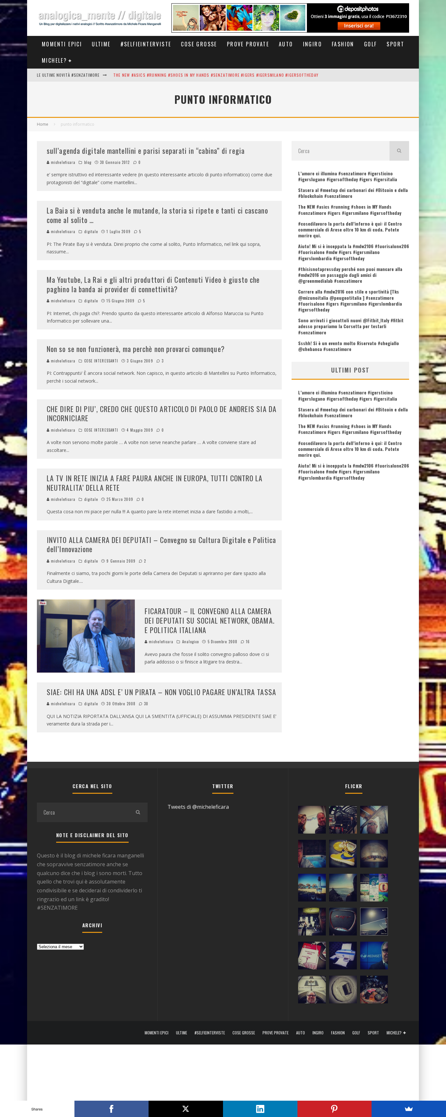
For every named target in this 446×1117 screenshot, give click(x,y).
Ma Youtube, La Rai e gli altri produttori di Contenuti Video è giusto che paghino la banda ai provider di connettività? (153, 284)
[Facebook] (111, 1109)
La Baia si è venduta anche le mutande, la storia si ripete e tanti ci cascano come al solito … (157, 215)
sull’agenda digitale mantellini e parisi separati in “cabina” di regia (146, 150)
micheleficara (62, 162)
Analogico (190, 641)
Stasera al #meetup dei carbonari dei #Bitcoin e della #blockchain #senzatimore (353, 192)
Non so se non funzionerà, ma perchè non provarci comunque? (136, 348)
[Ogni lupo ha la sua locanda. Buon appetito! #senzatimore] (312, 991)
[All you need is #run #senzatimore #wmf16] (374, 923)
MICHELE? (54, 60)
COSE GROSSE (199, 44)
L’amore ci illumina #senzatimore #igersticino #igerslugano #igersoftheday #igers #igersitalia (347, 176)
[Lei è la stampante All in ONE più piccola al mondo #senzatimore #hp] (343, 957)
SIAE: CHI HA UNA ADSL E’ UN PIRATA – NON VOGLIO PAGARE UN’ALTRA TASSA (161, 692)
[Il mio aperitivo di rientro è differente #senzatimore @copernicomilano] (312, 855)
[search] (399, 151)
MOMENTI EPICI (62, 44)
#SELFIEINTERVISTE (145, 44)
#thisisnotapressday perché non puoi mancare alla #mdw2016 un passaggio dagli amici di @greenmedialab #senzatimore (350, 274)
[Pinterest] (334, 1109)
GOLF (370, 44)
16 (247, 641)
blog (87, 162)
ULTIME (101, 44)
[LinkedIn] (260, 1109)
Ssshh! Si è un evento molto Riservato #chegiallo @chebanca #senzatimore (348, 346)
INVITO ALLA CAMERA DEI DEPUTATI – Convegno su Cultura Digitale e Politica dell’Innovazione (161, 544)
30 (145, 703)
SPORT (395, 44)
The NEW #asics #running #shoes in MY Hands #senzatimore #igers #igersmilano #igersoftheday (215, 75)
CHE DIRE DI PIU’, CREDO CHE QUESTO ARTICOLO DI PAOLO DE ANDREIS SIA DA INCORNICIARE (162, 413)
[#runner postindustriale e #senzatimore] (374, 821)
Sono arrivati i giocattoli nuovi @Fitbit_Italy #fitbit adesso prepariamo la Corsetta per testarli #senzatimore (351, 326)
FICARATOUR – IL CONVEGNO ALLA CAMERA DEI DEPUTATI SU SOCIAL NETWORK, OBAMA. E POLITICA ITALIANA (210, 620)
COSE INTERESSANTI (101, 361)
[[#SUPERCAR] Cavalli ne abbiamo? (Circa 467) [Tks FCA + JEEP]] (343, 923)
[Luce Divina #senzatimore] (374, 855)
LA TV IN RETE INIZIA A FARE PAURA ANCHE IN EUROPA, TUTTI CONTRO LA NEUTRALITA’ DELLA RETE (155, 483)
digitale (91, 231)
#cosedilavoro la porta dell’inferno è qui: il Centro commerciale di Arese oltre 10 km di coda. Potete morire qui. (350, 229)
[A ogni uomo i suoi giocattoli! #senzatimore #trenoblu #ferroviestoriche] (343, 821)
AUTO (286, 44)
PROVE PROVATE (248, 44)
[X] (186, 1109)
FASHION (343, 44)
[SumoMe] (409, 1109)
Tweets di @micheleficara (198, 806)
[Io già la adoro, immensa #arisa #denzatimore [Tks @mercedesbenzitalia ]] (312, 923)
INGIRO (312, 44)
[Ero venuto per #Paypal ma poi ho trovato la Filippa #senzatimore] (312, 821)
